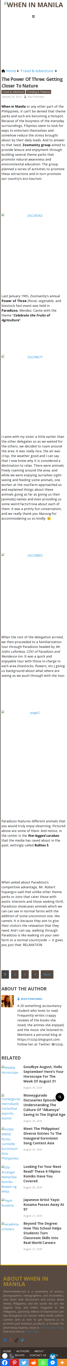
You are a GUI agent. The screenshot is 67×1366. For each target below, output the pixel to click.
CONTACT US (38, 1355)
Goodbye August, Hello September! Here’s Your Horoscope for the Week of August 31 (43, 1074)
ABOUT (39, 1351)
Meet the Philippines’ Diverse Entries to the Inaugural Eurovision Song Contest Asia (42, 1135)
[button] (8, 1356)
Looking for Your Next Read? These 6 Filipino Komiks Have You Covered (42, 1173)
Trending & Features (38, 92)
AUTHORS (23, 1351)
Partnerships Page (51, 1327)
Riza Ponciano (36, 96)
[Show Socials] (52, 1356)
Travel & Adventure (13, 92)
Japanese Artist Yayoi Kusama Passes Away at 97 (43, 1204)
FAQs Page (32, 1331)
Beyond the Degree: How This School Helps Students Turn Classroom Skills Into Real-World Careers (42, 1233)
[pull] (33, 16)
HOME (8, 1351)
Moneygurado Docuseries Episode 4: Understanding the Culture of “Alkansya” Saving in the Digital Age (44, 1105)
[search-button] (60, 1097)
